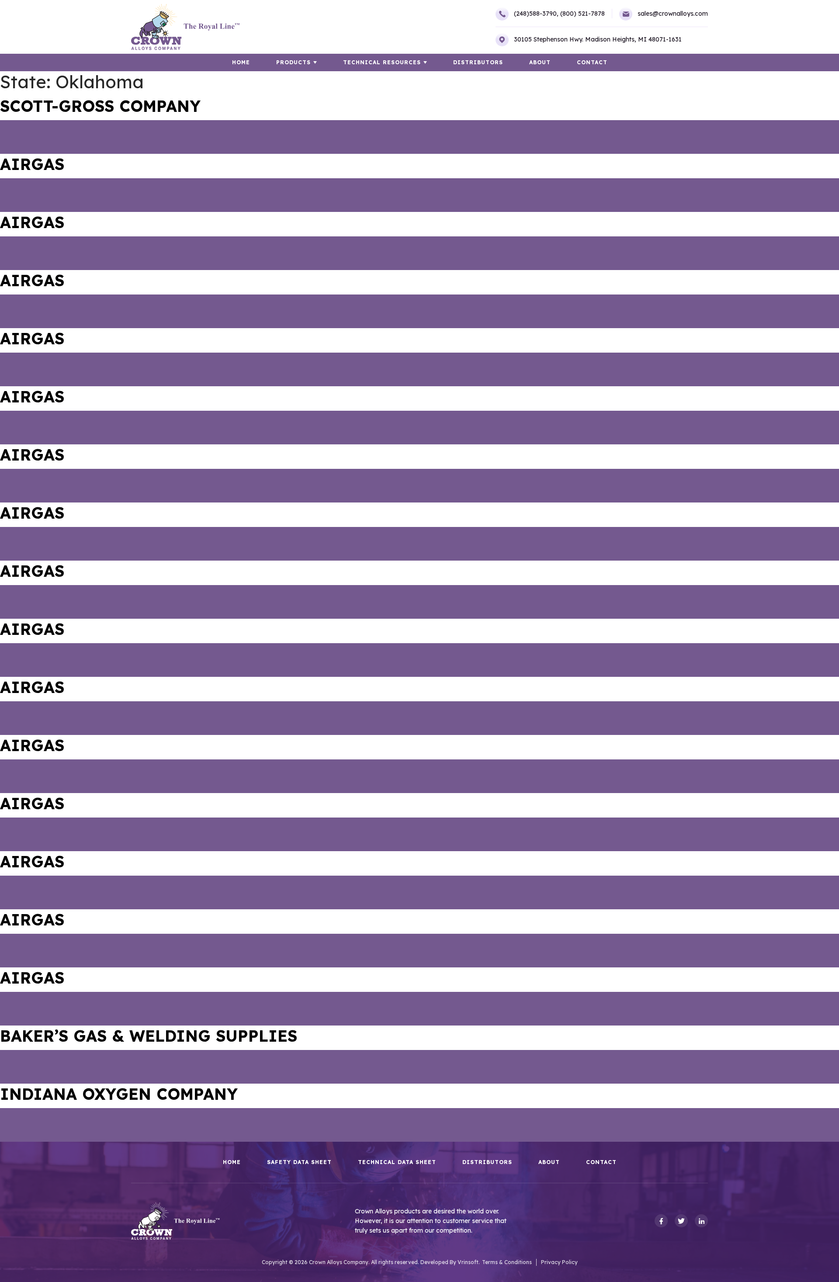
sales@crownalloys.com (673, 13)
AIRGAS (32, 164)
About (540, 62)
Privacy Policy (559, 1262)
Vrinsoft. (469, 1262)
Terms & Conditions (507, 1262)
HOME (241, 62)
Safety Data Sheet (299, 1162)
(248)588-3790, (536, 13)
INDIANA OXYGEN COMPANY (119, 1094)
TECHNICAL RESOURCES (382, 62)
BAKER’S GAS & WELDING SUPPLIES (148, 1036)
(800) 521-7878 (582, 13)
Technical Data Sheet (397, 1162)
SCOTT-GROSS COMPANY (100, 106)
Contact (592, 62)
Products (293, 62)
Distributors (478, 62)
